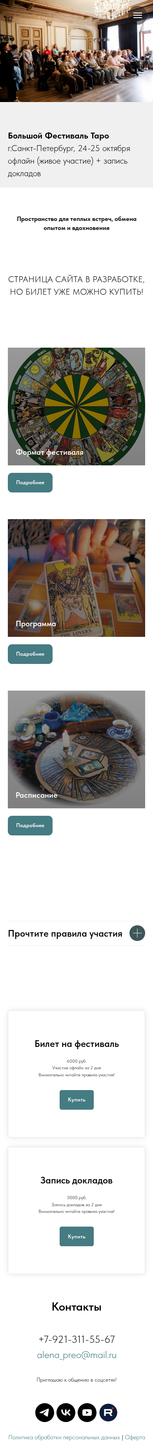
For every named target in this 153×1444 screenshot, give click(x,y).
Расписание (37, 795)
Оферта (135, 1437)
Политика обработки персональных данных (64, 1437)
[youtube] (87, 1412)
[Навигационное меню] (137, 15)
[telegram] (44, 1412)
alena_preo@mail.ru (77, 1354)
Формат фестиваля (50, 452)
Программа (36, 623)
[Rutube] (108, 1412)
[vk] (65, 1412)
